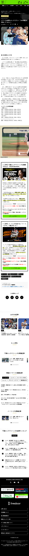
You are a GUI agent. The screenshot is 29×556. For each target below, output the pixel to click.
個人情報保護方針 (5, 515)
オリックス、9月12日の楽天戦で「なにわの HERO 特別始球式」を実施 (13, 398)
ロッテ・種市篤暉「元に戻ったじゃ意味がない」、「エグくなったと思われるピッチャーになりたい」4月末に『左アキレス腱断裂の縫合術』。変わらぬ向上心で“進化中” (15, 442)
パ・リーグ (4, 274)
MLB (17, 5)
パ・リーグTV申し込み (14, 268)
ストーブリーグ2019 (6, 276)
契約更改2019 (5, 278)
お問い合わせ (4, 508)
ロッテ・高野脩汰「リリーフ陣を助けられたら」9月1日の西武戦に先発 (13, 390)
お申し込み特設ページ (14, 216)
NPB (21, 5)
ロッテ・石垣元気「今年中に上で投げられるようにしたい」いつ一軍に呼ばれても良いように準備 (15, 467)
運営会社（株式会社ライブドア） (8, 533)
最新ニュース (5, 5)
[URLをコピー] (17, 24)
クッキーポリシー (5, 529)
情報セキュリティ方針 (6, 519)
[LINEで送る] (15, 24)
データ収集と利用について (6, 522)
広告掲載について (5, 512)
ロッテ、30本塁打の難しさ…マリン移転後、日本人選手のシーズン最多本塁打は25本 (15, 449)
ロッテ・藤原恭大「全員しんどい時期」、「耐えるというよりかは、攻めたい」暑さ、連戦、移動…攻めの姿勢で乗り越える (15, 455)
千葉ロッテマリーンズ (13, 274)
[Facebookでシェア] (13, 24)
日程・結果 (26, 5)
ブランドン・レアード (16, 276)
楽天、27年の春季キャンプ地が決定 (8, 394)
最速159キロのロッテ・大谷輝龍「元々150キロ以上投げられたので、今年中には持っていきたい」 (15, 461)
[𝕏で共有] (10, 24)
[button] (11, 364)
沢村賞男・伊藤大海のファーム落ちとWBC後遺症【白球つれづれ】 (13, 385)
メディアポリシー (5, 526)
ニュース (21, 274)
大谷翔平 (12, 5)
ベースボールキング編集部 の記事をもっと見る (12, 286)
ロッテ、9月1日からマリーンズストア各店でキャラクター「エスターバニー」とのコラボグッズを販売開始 (13, 403)
